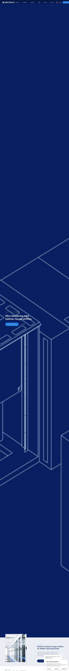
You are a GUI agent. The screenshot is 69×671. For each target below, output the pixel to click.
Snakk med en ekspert (12, 324)
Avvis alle (49, 668)
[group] (18, 2)
